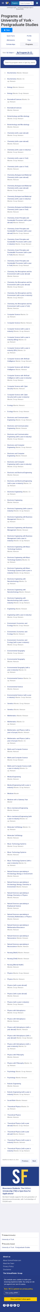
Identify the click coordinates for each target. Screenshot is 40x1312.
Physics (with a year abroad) (17, 985)
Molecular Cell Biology (14, 827)
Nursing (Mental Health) (15, 965)
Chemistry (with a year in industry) (19, 150)
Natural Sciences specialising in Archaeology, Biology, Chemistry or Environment (19, 884)
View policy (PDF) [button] (11, 1293)
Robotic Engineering (14, 1084)
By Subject (10, 53)
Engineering (11, 609)
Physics (10, 973)
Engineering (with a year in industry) (19, 615)
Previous (25, 1161)
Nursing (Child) (12, 959)
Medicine (10, 793)
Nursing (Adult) (12, 953)
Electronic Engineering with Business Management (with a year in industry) (19, 538)
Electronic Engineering (14, 492)
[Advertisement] (20, 1218)
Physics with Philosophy (15, 1055)
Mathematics (11, 716)
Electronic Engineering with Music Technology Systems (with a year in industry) (19, 570)
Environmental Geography (16, 651)
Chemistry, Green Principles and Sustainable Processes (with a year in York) (19, 252)
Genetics (10, 703)
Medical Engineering (14, 777)
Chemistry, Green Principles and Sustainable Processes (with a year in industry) (19, 241)
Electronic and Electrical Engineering (19, 473)
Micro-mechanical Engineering (17, 808)
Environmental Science (15, 678)
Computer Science (13, 314)
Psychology (11, 1071)
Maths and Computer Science (17, 749)
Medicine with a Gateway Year (17, 800)
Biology (9, 87)
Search (32, 3)
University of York (8, 1239)
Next (34, 1161)
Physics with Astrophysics (16, 1010)
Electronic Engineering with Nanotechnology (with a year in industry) (18, 600)
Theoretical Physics (14, 1106)
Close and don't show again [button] (20, 1299)
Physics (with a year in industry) (18, 1002)
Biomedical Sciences (14, 99)
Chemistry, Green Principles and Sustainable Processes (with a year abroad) (19, 220)
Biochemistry (11, 73)
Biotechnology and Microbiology (18, 116)
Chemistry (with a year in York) (17, 158)
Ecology (10, 405)
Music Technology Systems (16, 844)
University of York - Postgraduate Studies (16, 1247)
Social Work (11, 1100)
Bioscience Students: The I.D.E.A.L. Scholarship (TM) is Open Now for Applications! (17, 1191)
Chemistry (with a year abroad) (17, 133)
